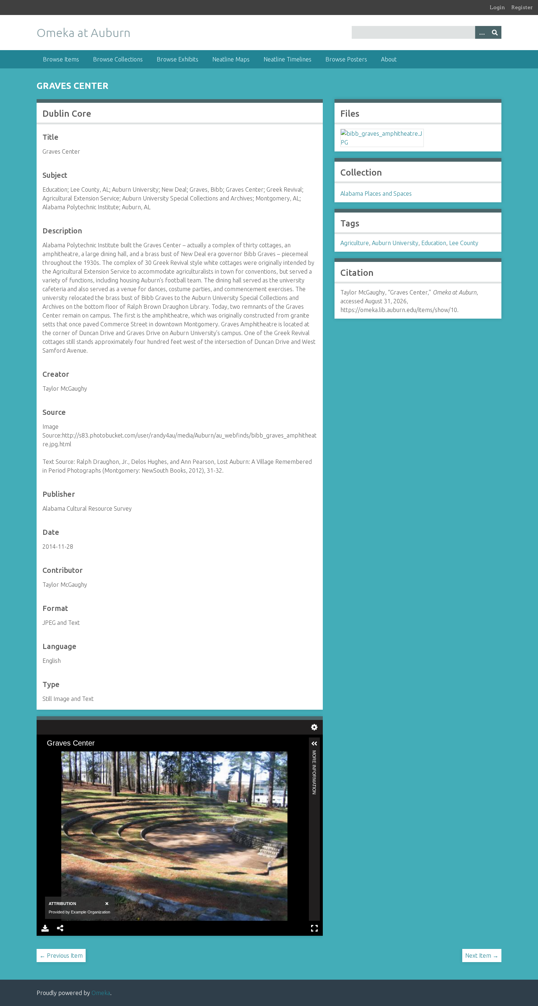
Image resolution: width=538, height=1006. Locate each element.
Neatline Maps (231, 59)
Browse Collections (118, 59)
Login (497, 7)
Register (522, 7)
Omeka (100, 993)
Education (433, 243)
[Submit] (494, 32)
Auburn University (395, 243)
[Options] (481, 32)
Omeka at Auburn (84, 32)
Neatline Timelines (287, 59)
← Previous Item (61, 955)
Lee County (463, 243)
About (389, 59)
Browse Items (61, 59)
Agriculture (354, 243)
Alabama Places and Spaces (376, 193)
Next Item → (481, 955)
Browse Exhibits (177, 59)
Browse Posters (346, 59)
